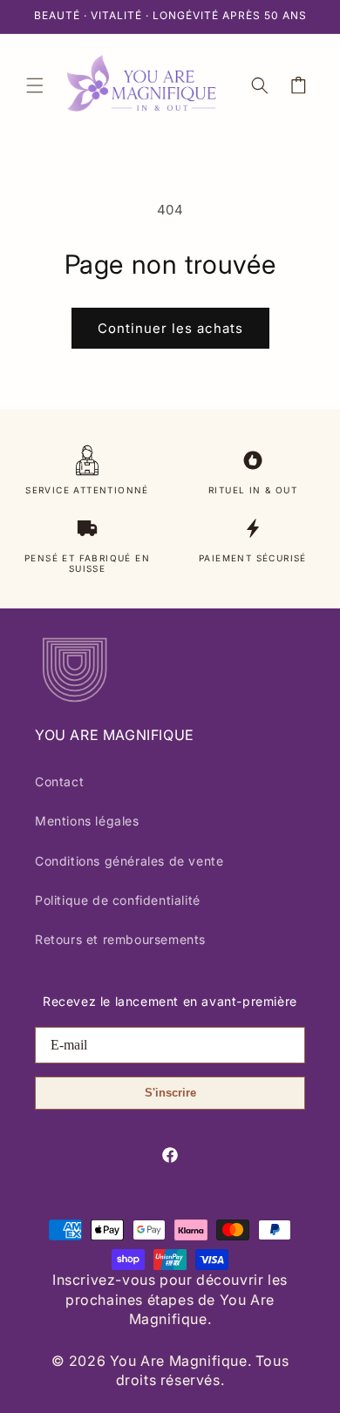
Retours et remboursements (120, 939)
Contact (59, 781)
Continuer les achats (170, 328)
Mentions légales (87, 820)
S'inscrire (170, 1092)
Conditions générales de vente (129, 860)
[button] (35, 85)
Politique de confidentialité (118, 900)
